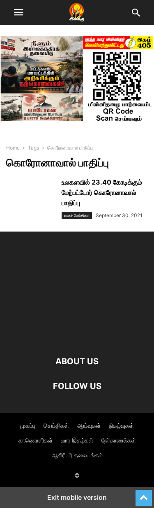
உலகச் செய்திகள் (77, 215)
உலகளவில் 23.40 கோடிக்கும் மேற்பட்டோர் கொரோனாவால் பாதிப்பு (102, 192)
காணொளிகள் (35, 440)
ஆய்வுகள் (89, 425)
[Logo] (77, 336)
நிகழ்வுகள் (121, 425)
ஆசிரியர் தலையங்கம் (77, 455)
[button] (18, 12)
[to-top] (144, 494)
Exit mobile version (77, 497)
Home (13, 148)
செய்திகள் (56, 425)
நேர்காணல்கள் (118, 440)
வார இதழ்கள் (77, 440)
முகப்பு (27, 425)
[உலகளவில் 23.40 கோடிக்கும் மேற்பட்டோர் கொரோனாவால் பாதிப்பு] (30, 195)
